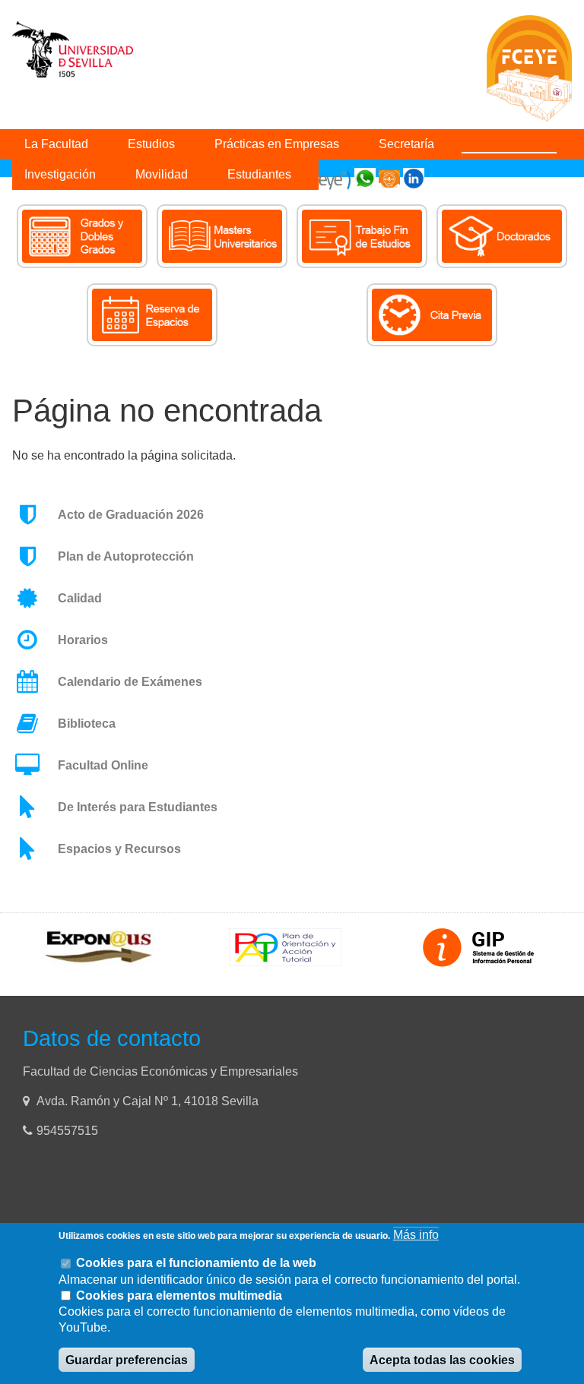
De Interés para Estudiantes (137, 807)
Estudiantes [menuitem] (259, 174)
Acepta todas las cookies (442, 1360)
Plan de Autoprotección (126, 556)
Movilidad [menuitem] (161, 174)
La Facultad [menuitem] (56, 143)
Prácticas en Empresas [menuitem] (276, 143)
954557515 (68, 1130)
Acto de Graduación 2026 (131, 514)
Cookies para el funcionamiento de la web (196, 1262)
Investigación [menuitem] (60, 174)
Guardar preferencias (126, 1360)
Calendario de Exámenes (130, 681)
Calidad (80, 598)
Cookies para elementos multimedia (179, 1295)
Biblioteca (87, 723)
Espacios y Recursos (119, 848)
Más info (416, 1234)
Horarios (83, 640)
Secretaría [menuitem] (406, 143)
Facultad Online (103, 765)
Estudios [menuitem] (151, 143)
